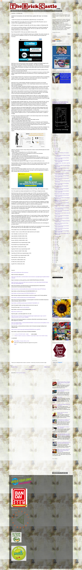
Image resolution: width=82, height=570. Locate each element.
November (57, 149)
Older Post (47, 367)
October (56, 151)
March (56, 245)
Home (13, 10)
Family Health (33, 335)
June (56, 241)
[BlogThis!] (32, 334)
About (17, 10)
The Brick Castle (61, 266)
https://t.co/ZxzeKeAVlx (24, 307)
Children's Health (17, 335)
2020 (55, 146)
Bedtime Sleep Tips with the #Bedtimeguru (62, 413)
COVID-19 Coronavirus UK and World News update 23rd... (61, 176)
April (56, 244)
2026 (55, 137)
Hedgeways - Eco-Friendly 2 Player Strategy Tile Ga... (61, 201)
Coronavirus (23, 335)
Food (45, 10)
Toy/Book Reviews (28, 10)
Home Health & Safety (43, 335)
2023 (55, 142)
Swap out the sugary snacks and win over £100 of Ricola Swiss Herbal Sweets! (63, 450)
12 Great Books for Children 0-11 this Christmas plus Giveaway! (63, 420)
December (57, 148)
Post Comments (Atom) (21, 372)
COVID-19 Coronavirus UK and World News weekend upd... (61, 189)
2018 (55, 252)
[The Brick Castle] (62, 268)
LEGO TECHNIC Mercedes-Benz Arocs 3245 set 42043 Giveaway (63, 435)
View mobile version (30, 369)
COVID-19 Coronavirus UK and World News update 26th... (61, 169)
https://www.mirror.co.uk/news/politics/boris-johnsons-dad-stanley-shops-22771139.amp (28, 289)
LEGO (21, 10)
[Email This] (31, 334)
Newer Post (14, 367)
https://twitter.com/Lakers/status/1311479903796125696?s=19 (23, 293)
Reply (15, 344)
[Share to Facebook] (35, 334)
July (55, 239)
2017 (55, 254)
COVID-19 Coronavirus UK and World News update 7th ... (61, 216)
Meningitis (50, 10)
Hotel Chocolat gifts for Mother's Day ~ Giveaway (63, 427)
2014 (55, 258)
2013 (55, 260)
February (56, 247)
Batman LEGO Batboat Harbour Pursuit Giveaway (63, 390)
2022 (55, 143)
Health (37, 335)
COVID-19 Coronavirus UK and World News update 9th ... (61, 211)
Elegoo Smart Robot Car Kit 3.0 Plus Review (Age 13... (61, 224)
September (57, 236)
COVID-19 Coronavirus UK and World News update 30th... (61, 158)
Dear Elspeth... (60, 397)
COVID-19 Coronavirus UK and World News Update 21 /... (61, 179)
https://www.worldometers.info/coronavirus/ (19, 272)
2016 (55, 255)
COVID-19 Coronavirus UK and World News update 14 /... (61, 196)
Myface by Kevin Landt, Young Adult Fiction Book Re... (61, 186)
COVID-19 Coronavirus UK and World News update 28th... (61, 161)
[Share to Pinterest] (36, 334)
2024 (55, 140)
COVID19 (28, 335)
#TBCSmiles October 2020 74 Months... (62, 193)
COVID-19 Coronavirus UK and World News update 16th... (61, 191)
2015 (55, 257)
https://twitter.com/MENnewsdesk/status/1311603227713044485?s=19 (25, 303)
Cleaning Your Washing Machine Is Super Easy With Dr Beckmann (64, 443)
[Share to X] (34, 334)
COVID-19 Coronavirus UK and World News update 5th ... (61, 219)
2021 (55, 145)
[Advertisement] (58, 91)
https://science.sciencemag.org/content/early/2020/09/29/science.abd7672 (25, 329)
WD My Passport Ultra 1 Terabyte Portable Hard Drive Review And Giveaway (63, 382)
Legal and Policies (57, 10)
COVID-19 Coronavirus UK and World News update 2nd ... (61, 229)
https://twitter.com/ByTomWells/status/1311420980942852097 (23, 297)
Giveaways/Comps (38, 10)
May (56, 242)
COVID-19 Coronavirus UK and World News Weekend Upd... (61, 174)
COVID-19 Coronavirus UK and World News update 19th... (61, 184)
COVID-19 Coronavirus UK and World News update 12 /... (61, 203)
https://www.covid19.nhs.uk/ (16, 311)
